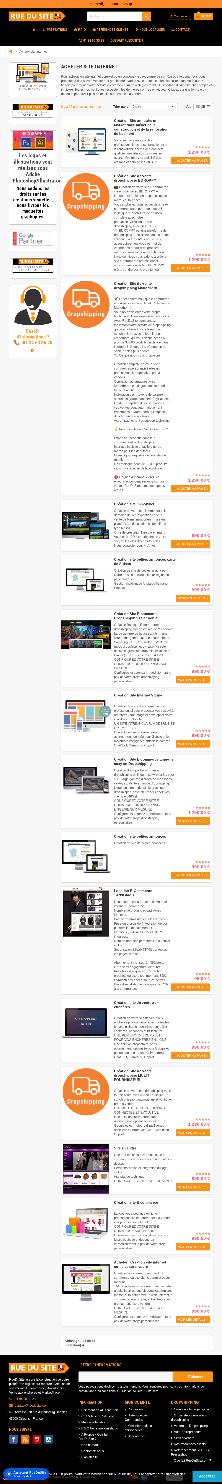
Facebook (13, 1439)
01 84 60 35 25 (37, 342)
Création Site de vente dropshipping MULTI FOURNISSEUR (133, 1075)
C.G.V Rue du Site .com (98, 1416)
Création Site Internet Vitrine (138, 695)
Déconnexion (136, 1436)
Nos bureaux (90, 1445)
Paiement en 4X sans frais (100, 1410)
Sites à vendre (184, 1438)
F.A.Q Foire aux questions (99, 1428)
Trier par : (120, 106)
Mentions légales (93, 1422)
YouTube (37, 1439)
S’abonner (195, 1377)
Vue (188, 106)
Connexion (135, 1409)
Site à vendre (125, 1148)
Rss (25, 1439)
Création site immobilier (134, 504)
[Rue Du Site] (39, 16)
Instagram (48, 1439)
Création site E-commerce (136, 1202)
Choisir (136, 106)
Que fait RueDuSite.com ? (192, 1460)
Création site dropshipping (192, 1409)
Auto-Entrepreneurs (188, 1432)
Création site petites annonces (140, 836)
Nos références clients (190, 1444)
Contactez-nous (92, 1451)
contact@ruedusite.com (32, 1405)
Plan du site (89, 1457)
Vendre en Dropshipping (191, 1426)
